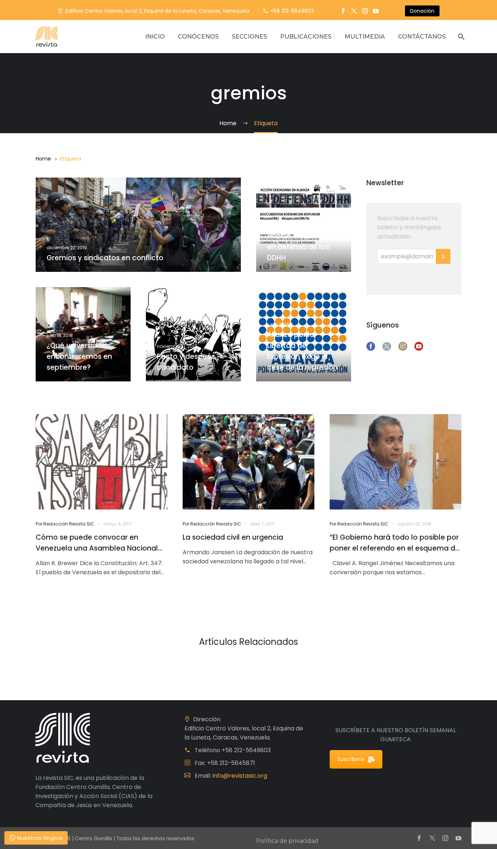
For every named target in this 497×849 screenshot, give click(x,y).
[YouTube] (375, 11)
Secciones (249, 36)
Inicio (155, 36)
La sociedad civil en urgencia (233, 537)
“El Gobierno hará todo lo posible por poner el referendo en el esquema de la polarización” (395, 543)
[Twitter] (354, 11)
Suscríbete (351, 759)
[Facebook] (343, 11)
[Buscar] (460, 36)
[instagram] (402, 346)
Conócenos (198, 36)
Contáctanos (422, 36)
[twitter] (386, 346)
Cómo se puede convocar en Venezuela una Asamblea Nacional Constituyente (97, 543)
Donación (422, 11)
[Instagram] (364, 11)
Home (43, 158)
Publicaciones (305, 36)
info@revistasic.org (239, 775)
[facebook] (370, 346)
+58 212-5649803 (292, 11)
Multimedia (365, 36)
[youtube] (418, 346)
